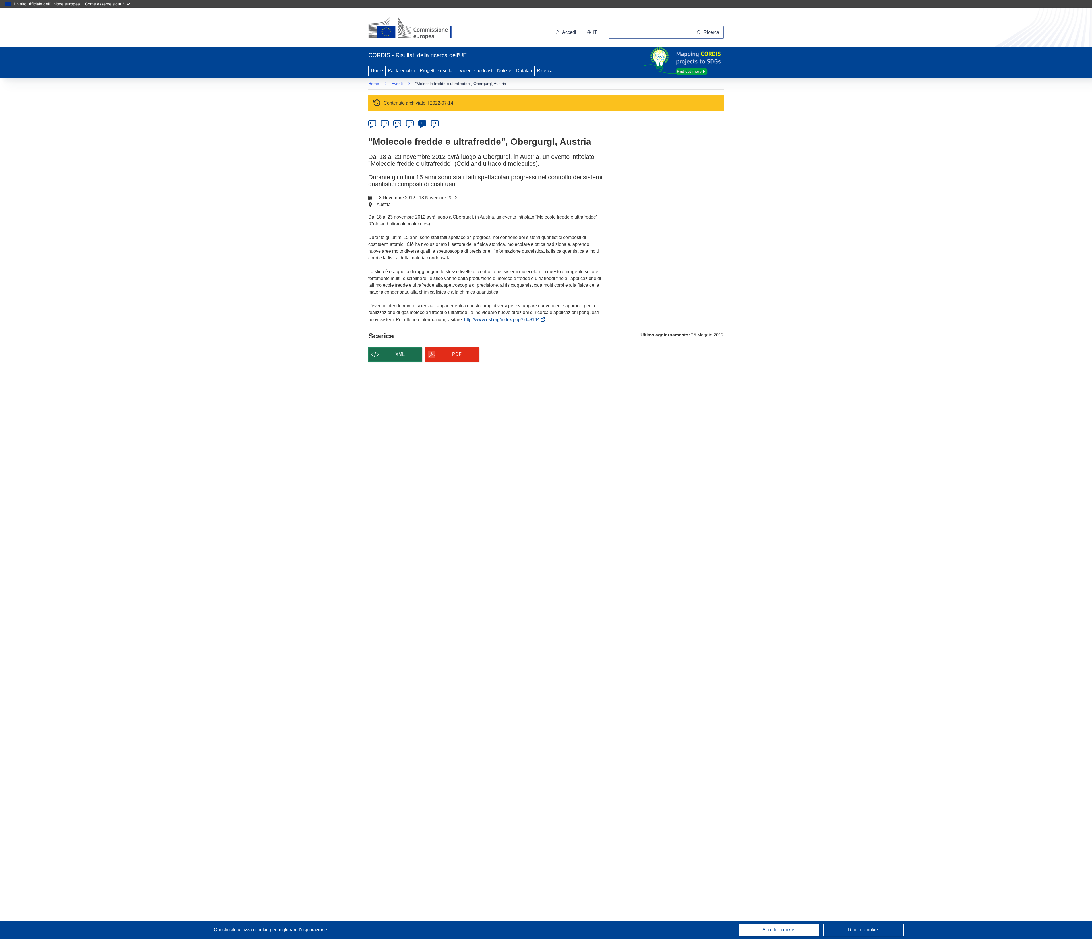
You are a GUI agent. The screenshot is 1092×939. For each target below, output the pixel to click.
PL (435, 123)
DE (372, 123)
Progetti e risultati (437, 70)
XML (400, 354)
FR (410, 123)
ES (397, 123)
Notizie (504, 70)
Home (377, 70)
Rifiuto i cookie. (863, 929)
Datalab (524, 70)
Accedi (569, 32)
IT (422, 123)
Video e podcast (476, 70)
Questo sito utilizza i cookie (242, 929)
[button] (592, 32)
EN (384, 123)
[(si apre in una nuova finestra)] (413, 28)
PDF (457, 354)
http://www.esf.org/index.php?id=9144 (503, 319)
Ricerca (545, 70)
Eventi (397, 83)
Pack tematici (401, 70)
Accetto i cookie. (778, 929)
